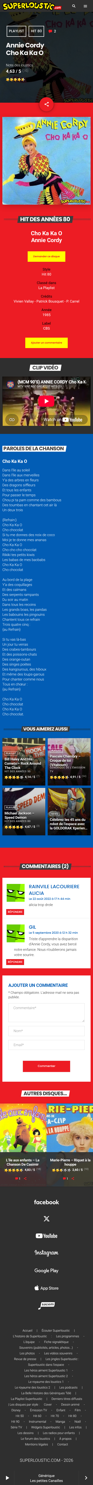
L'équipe (29, 1342)
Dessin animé (70, 1405)
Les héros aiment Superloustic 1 (46, 1370)
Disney (16, 1410)
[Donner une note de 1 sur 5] (8, 80)
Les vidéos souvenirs (58, 1353)
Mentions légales (36, 1444)
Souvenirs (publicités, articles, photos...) (46, 1348)
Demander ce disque (46, 256)
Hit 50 (20, 1416)
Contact (62, 1444)
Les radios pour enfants (59, 1433)
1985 (46, 315)
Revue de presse (25, 1359)
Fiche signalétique (56, 1342)
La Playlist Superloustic (26, 1399)
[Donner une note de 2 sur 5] (12, 80)
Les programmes (67, 1336)
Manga (60, 1422)
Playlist (16, 31)
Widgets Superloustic (45, 1427)
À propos (65, 1439)
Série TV (16, 1427)
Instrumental (37, 1422)
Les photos (27, 1353)
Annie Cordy (46, 240)
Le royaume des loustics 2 (32, 1387)
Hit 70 (55, 1416)
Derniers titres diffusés (67, 1399)
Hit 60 (37, 1416)
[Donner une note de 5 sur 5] (23, 80)
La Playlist (46, 288)
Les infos (75, 1427)
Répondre (15, 912)
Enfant (61, 1410)
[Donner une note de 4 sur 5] (19, 80)
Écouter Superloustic (56, 1331)
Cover (48, 1405)
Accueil (27, 1331)
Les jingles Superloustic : (62, 1359)
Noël (78, 1422)
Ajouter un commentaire (46, 343)
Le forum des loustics (35, 1439)
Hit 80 (36, 31)
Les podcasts (68, 1387)
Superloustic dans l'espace (46, 1365)
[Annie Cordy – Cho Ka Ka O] (46, 203)
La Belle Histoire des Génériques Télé (46, 1393)
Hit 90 (15, 1422)
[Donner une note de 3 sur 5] (15, 80)
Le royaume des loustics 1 (46, 1382)
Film (78, 1410)
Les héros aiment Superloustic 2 (46, 1376)
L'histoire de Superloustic (30, 1336)
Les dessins (26, 1433)
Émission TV (38, 1410)
